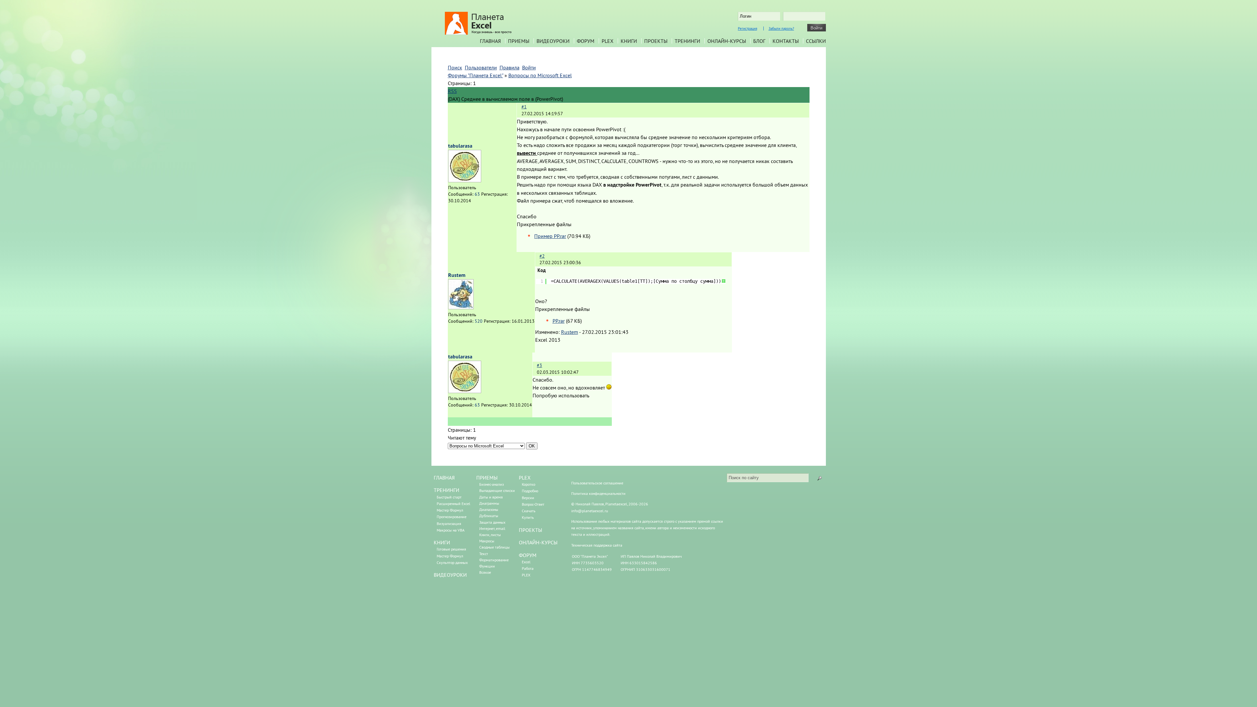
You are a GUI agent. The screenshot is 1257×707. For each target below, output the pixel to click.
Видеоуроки (553, 41)
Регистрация (747, 28)
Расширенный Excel (453, 503)
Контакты (786, 41)
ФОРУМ (528, 555)
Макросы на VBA (451, 530)
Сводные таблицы (494, 547)
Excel (526, 561)
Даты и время (491, 497)
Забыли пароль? (781, 28)
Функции (487, 566)
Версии (528, 497)
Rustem (456, 275)
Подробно (530, 490)
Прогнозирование (451, 516)
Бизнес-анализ (491, 484)
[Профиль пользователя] (464, 180)
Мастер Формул (450, 510)
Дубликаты (488, 515)
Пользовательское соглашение (597, 482)
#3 (539, 365)
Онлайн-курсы (726, 41)
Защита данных (492, 522)
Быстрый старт (449, 497)
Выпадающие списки (497, 490)
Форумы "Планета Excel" (475, 75)
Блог (759, 41)
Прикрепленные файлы (544, 224)
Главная (490, 41)
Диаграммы (489, 503)
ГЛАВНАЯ (444, 477)
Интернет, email (492, 528)
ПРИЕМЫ (487, 477)
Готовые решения (451, 549)
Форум (585, 41)
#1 (524, 107)
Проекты (655, 41)
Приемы (518, 41)
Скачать (529, 510)
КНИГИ (442, 542)
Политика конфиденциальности (598, 493)
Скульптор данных (452, 562)
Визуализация (449, 523)
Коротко (528, 484)
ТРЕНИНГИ (446, 490)
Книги (629, 41)
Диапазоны (488, 509)
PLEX (607, 41)
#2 (542, 256)
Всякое (485, 572)
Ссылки (816, 41)
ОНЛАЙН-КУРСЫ (538, 542)
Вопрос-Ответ (533, 504)
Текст (483, 553)
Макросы (486, 540)
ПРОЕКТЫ (530, 530)
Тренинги (687, 41)
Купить (528, 517)
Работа (528, 568)
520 (479, 321)
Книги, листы (490, 534)
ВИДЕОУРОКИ (450, 574)
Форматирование (494, 559)
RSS (452, 91)
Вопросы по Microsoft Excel (540, 75)
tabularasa (460, 145)
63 (477, 194)
